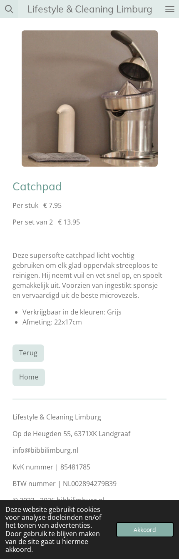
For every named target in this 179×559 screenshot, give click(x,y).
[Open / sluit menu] (170, 9)
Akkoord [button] (145, 530)
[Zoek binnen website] (9, 9)
